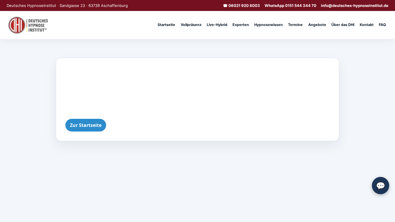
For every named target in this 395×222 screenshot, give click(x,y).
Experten (240, 25)
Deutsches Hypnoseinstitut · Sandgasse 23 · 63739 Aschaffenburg (67, 5)
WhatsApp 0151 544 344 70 (290, 5)
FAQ (382, 25)
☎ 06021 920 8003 (241, 5)
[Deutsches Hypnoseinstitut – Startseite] (29, 25)
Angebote (317, 25)
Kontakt (367, 25)
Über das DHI (343, 25)
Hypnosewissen (268, 25)
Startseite (166, 25)
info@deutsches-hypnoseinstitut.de (354, 5)
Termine (295, 25)
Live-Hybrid (217, 25)
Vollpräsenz (191, 25)
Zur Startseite (85, 125)
